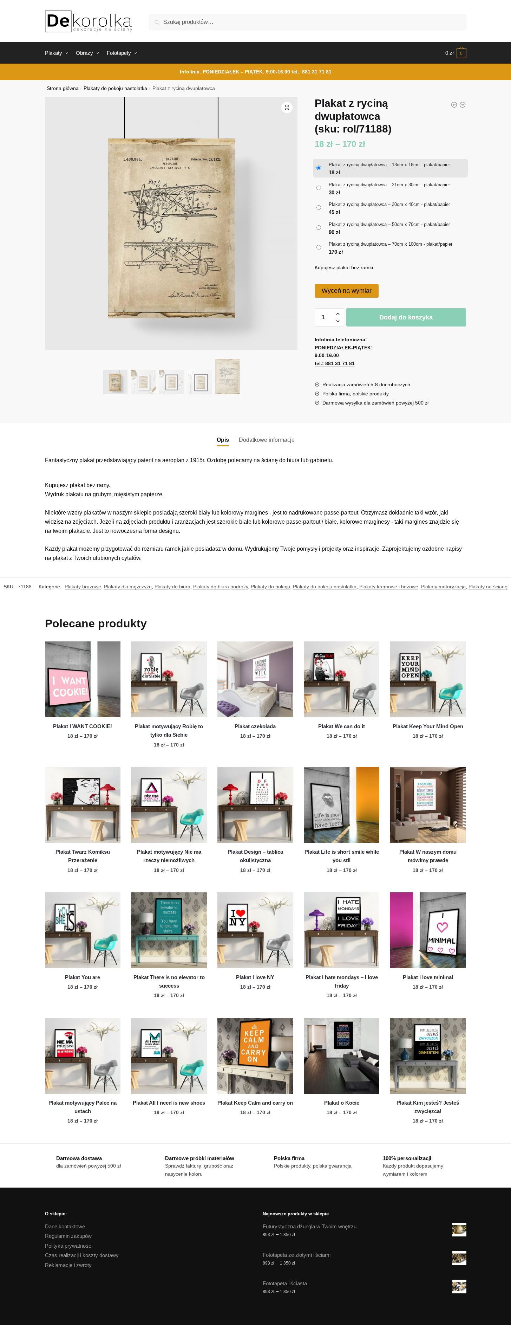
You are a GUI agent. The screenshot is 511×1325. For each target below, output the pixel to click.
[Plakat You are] (83, 930)
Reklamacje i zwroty (68, 1265)
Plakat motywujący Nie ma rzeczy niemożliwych (169, 856)
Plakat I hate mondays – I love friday (342, 981)
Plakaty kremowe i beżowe (388, 586)
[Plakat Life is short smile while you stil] (342, 805)
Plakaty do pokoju (270, 586)
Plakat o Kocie (341, 1103)
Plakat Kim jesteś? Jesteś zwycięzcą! (428, 1107)
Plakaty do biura (172, 586)
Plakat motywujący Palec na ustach (82, 1107)
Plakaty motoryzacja (443, 586)
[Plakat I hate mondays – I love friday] (342, 930)
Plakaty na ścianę (488, 586)
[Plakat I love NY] (255, 930)
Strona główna (63, 88)
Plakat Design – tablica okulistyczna (255, 856)
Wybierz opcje (82, 759)
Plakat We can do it (341, 726)
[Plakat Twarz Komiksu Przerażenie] (83, 805)
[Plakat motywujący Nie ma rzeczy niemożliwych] (169, 805)
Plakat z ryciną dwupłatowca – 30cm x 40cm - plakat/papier (389, 204)
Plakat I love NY (255, 977)
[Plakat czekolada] (255, 679)
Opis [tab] (223, 440)
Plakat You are (82, 977)
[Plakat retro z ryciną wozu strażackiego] (454, 104)
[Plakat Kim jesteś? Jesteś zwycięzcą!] (428, 1056)
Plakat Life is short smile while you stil (341, 856)
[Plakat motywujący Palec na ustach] (83, 1056)
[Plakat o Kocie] (342, 1056)
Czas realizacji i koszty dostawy (82, 1255)
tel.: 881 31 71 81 (311, 72)
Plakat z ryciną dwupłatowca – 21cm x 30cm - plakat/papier (389, 184)
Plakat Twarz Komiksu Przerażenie (82, 856)
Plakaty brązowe (83, 586)
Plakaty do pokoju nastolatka (115, 88)
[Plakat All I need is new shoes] (169, 1056)
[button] (287, 107)
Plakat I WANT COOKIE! (82, 726)
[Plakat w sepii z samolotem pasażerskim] (462, 104)
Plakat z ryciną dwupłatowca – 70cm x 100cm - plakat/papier (390, 244)
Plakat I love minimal (428, 977)
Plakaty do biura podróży (220, 586)
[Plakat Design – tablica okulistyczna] (255, 805)
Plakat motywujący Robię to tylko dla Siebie (169, 730)
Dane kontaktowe (65, 1226)
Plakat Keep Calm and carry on (255, 1103)
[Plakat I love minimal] (428, 930)
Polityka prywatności (68, 1246)
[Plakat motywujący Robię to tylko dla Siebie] (169, 679)
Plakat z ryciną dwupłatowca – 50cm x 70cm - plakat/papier (389, 224)
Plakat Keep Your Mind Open (428, 726)
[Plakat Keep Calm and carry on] (255, 1056)
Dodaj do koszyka (406, 317)
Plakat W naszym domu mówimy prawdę (428, 856)
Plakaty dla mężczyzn (128, 586)
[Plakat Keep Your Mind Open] (428, 679)
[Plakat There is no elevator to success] (169, 930)
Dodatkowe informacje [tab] (267, 440)
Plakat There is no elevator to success (169, 981)
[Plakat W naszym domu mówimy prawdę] (428, 805)
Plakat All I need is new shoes (169, 1103)
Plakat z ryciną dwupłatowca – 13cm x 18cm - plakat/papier (389, 164)
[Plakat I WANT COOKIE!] (83, 679)
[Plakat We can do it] (342, 679)
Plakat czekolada (255, 726)
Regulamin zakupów (68, 1236)
